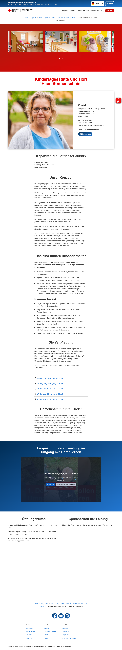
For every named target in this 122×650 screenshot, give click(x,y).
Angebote (65, 11)
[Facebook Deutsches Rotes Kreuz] (54, 615)
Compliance (65, 635)
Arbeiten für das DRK (50, 631)
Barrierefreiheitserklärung (68, 638)
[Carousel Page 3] (62, 58)
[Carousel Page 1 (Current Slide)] (59, 58)
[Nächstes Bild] (112, 46)
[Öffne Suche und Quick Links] (102, 10)
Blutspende (29, 638)
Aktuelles (46, 635)
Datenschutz (65, 631)
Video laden (51, 484)
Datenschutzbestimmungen (69, 479)
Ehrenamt (28, 635)
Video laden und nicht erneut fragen (66, 484)
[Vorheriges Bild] (10, 46)
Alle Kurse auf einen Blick (91, 11)
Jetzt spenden (30, 628)
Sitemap (46, 638)
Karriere (79, 11)
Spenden (72, 11)
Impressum (64, 628)
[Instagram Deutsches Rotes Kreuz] (67, 615)
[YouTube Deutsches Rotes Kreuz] (61, 615)
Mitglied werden (30, 631)
